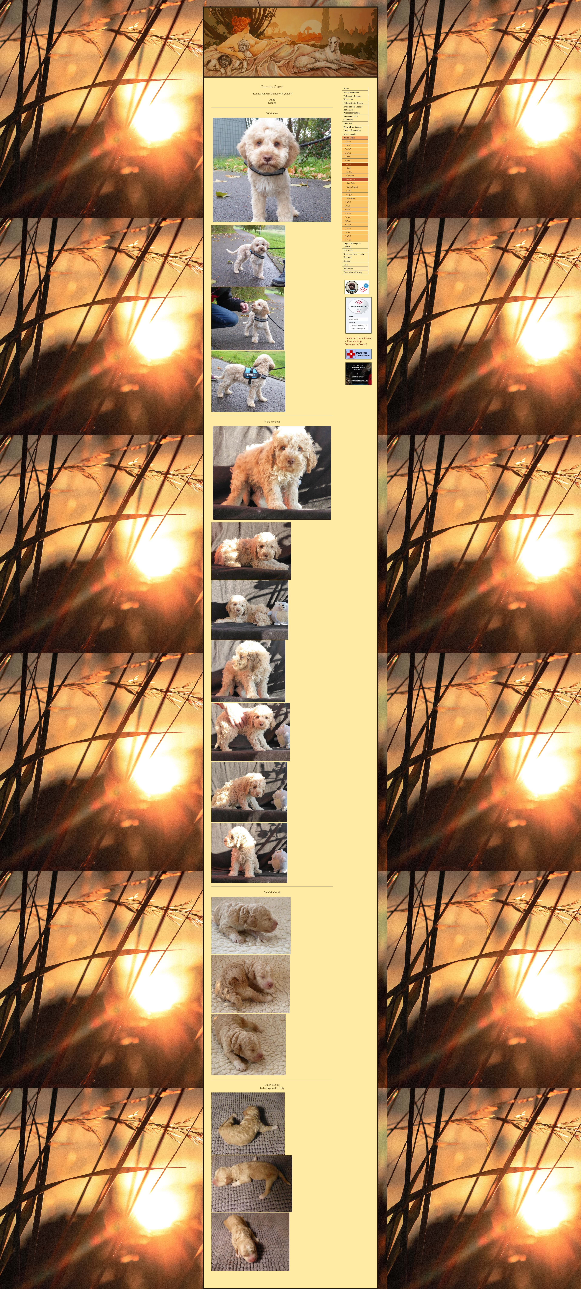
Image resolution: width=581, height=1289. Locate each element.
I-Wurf (347, 206)
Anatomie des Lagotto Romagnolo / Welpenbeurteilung (352, 110)
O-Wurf (348, 229)
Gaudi (348, 168)
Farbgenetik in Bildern (353, 103)
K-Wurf (348, 213)
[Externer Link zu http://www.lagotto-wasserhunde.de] (357, 293)
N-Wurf (348, 225)
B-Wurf (348, 145)
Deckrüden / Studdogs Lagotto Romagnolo (352, 128)
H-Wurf (348, 202)
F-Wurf (347, 160)
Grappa (349, 194)
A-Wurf (348, 142)
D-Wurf (348, 153)
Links (345, 265)
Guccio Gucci (351, 179)
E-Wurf (347, 157)
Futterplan (347, 123)
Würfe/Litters (349, 138)
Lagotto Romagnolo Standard (352, 245)
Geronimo (350, 176)
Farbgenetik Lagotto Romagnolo (352, 97)
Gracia (348, 191)
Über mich (348, 250)
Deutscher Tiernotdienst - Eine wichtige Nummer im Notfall (358, 341)
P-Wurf (347, 232)
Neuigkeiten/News (351, 92)
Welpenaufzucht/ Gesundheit (350, 118)
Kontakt (346, 261)
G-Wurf (348, 164)
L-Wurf (347, 217)
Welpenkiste (350, 198)
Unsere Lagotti (349, 134)
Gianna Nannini (352, 187)
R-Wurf (348, 240)
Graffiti (349, 172)
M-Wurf (348, 221)
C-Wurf (348, 149)
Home (346, 89)
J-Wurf (347, 210)
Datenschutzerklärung (352, 272)
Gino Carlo (350, 183)
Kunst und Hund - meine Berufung (354, 255)
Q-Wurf (348, 236)
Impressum (348, 268)
